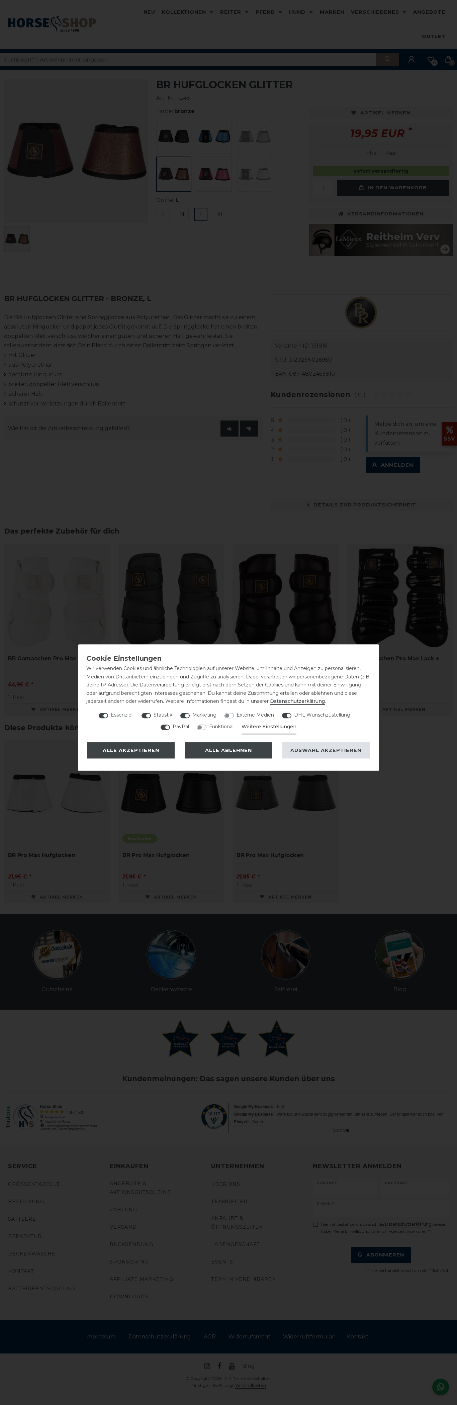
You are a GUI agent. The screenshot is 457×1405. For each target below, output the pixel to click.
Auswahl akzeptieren (325, 750)
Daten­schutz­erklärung (297, 701)
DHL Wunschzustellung (322, 715)
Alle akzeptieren (131, 750)
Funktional (221, 727)
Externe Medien (255, 715)
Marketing (204, 715)
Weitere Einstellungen (269, 727)
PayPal (181, 727)
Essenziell (122, 715)
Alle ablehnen (228, 750)
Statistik (163, 715)
